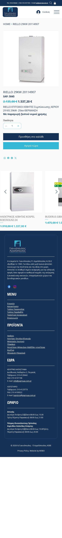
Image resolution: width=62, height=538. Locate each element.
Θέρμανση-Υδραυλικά (16, 353)
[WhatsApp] (4, 157)
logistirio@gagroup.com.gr (24, 395)
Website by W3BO (37, 451)
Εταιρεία (10, 303)
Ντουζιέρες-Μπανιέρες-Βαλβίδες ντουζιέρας (26, 347)
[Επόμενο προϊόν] (57, 192)
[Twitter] (15, 157)
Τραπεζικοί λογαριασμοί (17, 315)
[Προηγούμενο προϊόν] (5, 192)
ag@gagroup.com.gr (42, 3)
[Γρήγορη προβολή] (21, 192)
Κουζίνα (10, 350)
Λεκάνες (10, 336)
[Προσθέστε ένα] (18, 126)
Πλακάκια (11, 344)
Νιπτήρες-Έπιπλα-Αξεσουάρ (19, 338)
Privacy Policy (23, 451)
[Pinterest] (11, 157)
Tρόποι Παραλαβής (15, 312)
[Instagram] (15, 287)
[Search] (50, 2)
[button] (55, 3)
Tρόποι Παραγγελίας (15, 309)
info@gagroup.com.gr (22, 381)
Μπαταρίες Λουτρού (15, 341)
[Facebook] (8, 157)
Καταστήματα (12, 306)
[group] (31, 199)
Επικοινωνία (12, 318)
